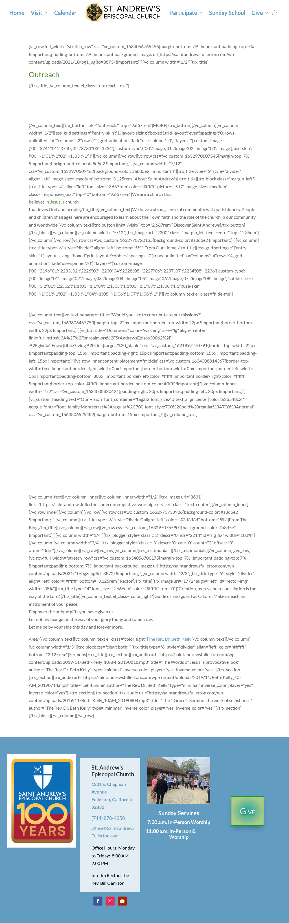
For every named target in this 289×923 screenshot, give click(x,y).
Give (257, 12)
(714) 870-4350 (108, 818)
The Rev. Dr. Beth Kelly (169, 639)
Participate (183, 12)
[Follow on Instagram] (110, 901)
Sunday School (227, 12)
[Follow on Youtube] (122, 901)
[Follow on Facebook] (97, 901)
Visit (36, 12)
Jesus (55, 201)
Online (204, 831)
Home (17, 12)
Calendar (65, 12)
